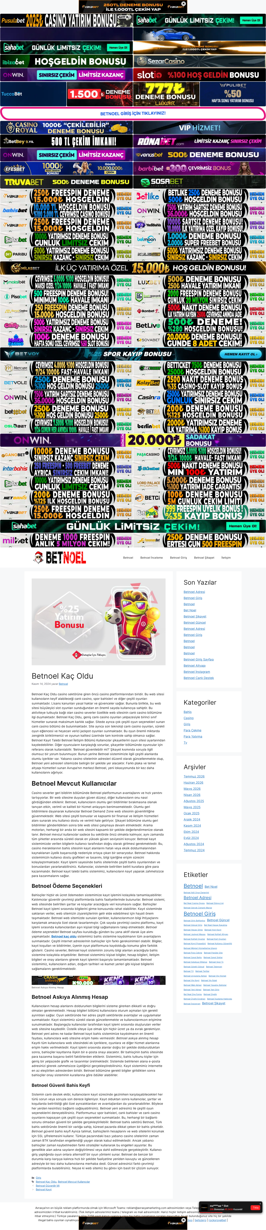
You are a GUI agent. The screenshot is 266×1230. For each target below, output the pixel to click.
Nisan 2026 (192, 795)
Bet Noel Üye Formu (193, 994)
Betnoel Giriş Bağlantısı (194, 920)
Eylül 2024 (191, 838)
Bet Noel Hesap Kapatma (215, 925)
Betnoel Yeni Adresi (192, 989)
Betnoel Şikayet (204, 557)
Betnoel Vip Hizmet (217, 976)
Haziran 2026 (193, 782)
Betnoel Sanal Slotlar (213, 957)
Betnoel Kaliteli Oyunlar (194, 939)
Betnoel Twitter (202, 971)
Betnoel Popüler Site (213, 953)
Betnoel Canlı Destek (199, 678)
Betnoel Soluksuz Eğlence (195, 962)
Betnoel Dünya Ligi (215, 903)
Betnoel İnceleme (151, 557)
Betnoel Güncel (195, 622)
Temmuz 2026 (194, 776)
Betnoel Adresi (194, 592)
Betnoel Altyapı (195, 665)
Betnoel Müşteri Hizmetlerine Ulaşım (200, 948)
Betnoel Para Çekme (193, 953)
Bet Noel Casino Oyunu (194, 903)
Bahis (188, 712)
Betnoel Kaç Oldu (46, 1181)
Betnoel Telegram (214, 967)
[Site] (66, 196)
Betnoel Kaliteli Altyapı (217, 934)
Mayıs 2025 (192, 807)
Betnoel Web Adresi (193, 985)
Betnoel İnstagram (197, 672)
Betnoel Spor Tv (216, 962)
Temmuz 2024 (194, 850)
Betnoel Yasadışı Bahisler (215, 985)
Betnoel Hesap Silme (193, 930)
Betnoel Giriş (178, 557)
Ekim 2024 (191, 832)
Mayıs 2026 (192, 789)
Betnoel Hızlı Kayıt (212, 930)
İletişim (226, 557)
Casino (189, 718)
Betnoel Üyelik (210, 994)
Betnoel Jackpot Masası (195, 934)
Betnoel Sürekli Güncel (194, 967)
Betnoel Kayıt (44, 1189)
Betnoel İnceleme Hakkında (219, 999)
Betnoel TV (189, 971)
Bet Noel (190, 610)
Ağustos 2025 (194, 801)
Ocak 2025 (191, 813)
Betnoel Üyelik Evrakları (194, 999)
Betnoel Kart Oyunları (216, 939)
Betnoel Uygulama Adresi (195, 976)
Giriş (38, 1177)
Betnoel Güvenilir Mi (48, 1185)
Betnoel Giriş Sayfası (199, 659)
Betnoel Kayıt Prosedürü (195, 943)
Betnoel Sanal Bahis (193, 957)
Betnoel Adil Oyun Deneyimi (196, 892)
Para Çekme (192, 730)
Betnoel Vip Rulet (209, 980)
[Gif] (133, 267)
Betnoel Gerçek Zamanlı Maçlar (198, 908)
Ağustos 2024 (194, 844)
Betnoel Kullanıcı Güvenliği (220, 943)
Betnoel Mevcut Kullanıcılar (74, 1181)
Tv (185, 742)
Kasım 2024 (192, 825)
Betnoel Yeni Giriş (211, 989)
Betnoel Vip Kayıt (191, 980)
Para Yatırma (193, 736)
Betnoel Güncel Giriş (193, 925)
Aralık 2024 (192, 819)
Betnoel (128, 557)
